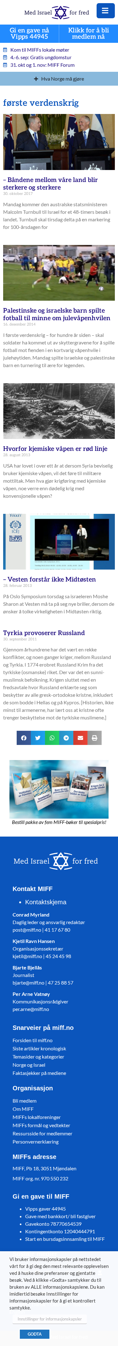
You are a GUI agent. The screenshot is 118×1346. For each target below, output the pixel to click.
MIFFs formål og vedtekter (41, 1125)
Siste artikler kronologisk (39, 1048)
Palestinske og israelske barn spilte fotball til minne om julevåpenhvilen (56, 314)
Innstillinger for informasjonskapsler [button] (50, 1318)
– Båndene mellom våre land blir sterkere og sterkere (50, 183)
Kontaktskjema (45, 902)
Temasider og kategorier (38, 1056)
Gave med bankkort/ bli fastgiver (60, 1216)
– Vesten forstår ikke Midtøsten (49, 579)
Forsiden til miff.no (33, 1040)
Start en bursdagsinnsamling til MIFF (65, 1239)
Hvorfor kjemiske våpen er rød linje (55, 449)
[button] (24, 738)
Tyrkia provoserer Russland (44, 633)
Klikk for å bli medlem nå (88, 34)
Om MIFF (23, 1109)
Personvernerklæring (36, 1141)
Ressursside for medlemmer (42, 1133)
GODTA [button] (35, 1334)
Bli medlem (25, 1101)
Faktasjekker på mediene (39, 1073)
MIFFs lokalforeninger (37, 1117)
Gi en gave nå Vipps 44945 (29, 34)
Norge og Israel (29, 1065)
